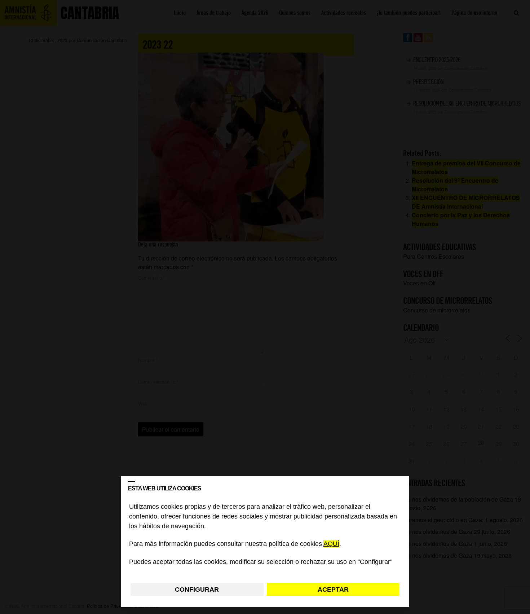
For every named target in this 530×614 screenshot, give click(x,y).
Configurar (197, 589)
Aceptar (333, 589)
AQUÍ (331, 544)
